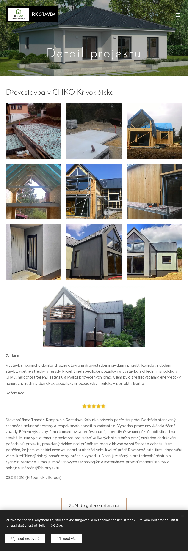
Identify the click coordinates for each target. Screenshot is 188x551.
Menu (177, 14)
